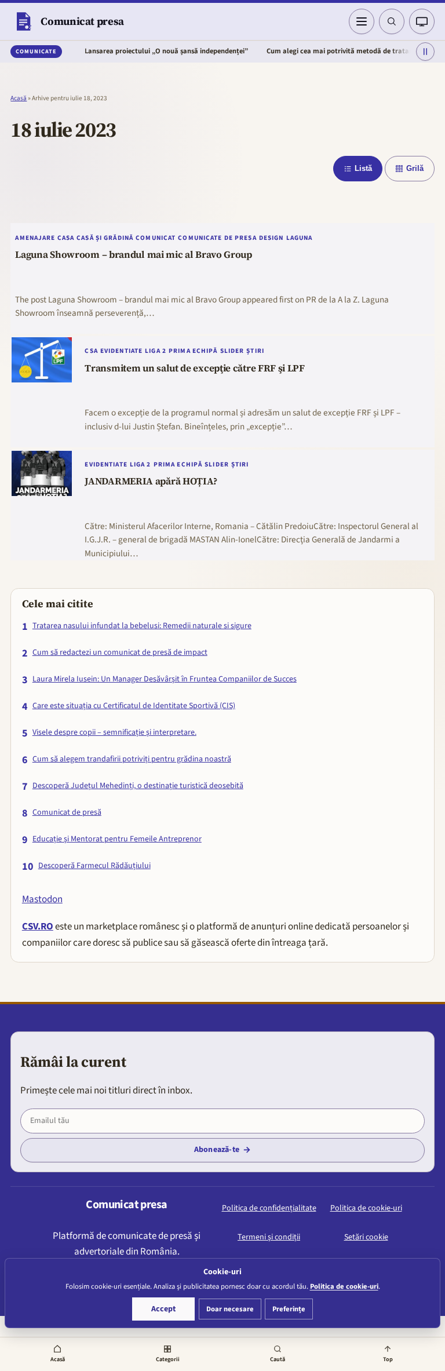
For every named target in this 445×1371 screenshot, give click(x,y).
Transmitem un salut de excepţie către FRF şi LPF (195, 368)
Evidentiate (121, 351)
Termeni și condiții (269, 1237)
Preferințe (288, 1309)
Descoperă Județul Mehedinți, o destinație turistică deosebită (137, 786)
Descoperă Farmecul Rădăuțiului (94, 866)
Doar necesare (230, 1309)
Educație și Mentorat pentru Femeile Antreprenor (117, 839)
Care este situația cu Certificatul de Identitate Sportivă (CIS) (133, 706)
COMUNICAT (156, 238)
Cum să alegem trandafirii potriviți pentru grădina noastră (131, 759)
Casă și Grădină (104, 238)
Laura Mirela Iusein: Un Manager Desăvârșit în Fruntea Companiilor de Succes (164, 679)
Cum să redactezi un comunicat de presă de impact (119, 652)
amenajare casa (44, 238)
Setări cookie (366, 1237)
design (271, 238)
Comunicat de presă (66, 812)
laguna (299, 238)
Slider (232, 351)
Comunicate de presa (217, 238)
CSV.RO (37, 927)
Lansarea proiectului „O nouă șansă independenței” (147, 51)
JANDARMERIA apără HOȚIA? (151, 481)
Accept (163, 1309)
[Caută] (391, 21)
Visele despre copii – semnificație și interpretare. (114, 732)
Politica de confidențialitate (269, 1208)
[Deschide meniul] (361, 21)
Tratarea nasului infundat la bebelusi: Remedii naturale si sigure (141, 626)
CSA (91, 351)
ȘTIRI (255, 351)
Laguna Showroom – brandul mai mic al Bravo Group (133, 255)
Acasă (18, 98)
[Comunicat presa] (23, 21)
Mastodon (42, 899)
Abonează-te (216, 1149)
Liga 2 (155, 351)
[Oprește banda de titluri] (425, 51)
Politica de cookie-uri (366, 1208)
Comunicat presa (82, 21)
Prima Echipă (193, 351)
